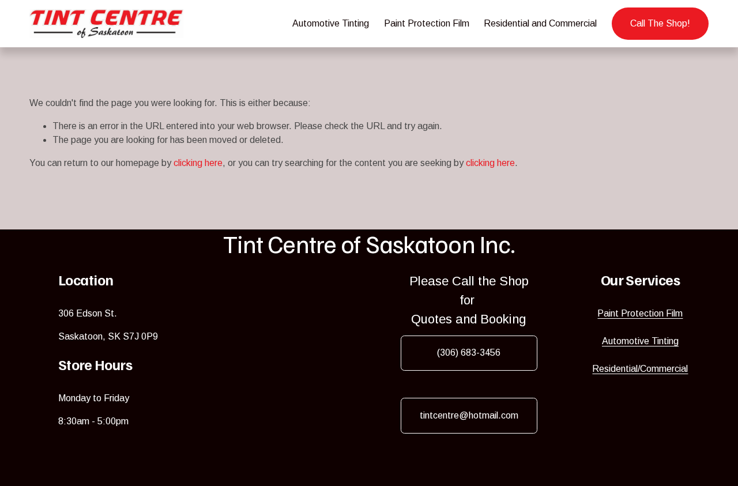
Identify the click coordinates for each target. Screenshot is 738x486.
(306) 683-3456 (468, 352)
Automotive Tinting (330, 23)
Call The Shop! (660, 23)
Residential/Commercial (640, 369)
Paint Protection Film (426, 23)
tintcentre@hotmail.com (469, 415)
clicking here (198, 163)
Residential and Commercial (540, 23)
